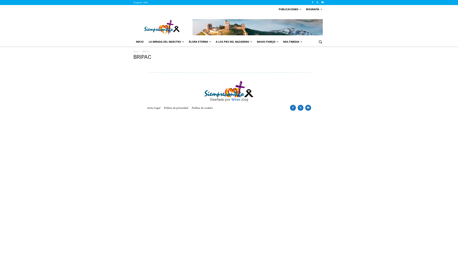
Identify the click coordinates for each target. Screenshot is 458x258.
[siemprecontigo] (162, 27)
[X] (317, 3)
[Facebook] (313, 3)
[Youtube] (322, 3)
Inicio (136, 51)
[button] (320, 41)
